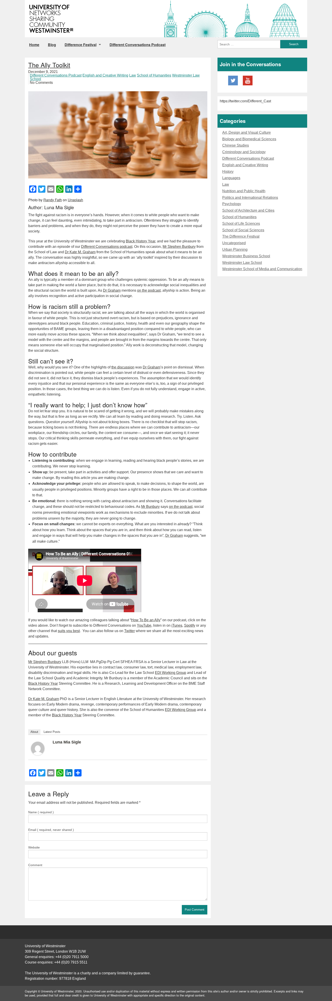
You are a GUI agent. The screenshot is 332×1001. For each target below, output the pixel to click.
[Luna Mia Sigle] (37, 748)
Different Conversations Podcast (138, 44)
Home (34, 44)
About (34, 732)
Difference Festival (80, 44)
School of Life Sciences (241, 223)
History (228, 171)
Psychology (231, 204)
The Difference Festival (241, 236)
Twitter (129, 631)
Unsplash (75, 199)
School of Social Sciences (243, 230)
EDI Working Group (170, 673)
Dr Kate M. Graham (80, 252)
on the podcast (149, 290)
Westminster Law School (242, 263)
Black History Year (140, 241)
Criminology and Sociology (244, 152)
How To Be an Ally (145, 620)
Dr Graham (112, 290)
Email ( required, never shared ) (51, 830)
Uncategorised (234, 243)
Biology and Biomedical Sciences (249, 139)
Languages (231, 178)
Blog (52, 44)
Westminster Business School (246, 256)
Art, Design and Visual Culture (246, 132)
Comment (35, 865)
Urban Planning (235, 249)
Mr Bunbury (150, 507)
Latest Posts (52, 732)
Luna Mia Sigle (67, 742)
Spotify (189, 625)
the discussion (122, 367)
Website (34, 847)
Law (132, 75)
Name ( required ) (41, 812)
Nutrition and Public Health (243, 191)
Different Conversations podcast (106, 246)
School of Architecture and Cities (248, 210)
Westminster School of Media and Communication (262, 269)
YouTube (144, 625)
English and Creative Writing (105, 75)
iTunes (176, 625)
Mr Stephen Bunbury (179, 246)
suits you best (69, 631)
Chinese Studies (235, 145)
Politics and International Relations (250, 197)
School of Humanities (154, 75)
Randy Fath (52, 199)
